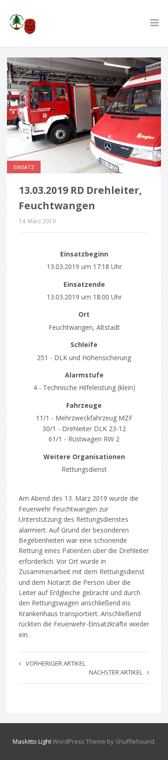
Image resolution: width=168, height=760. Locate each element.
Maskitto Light (32, 741)
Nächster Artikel (115, 672)
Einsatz (24, 166)
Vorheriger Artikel (55, 663)
